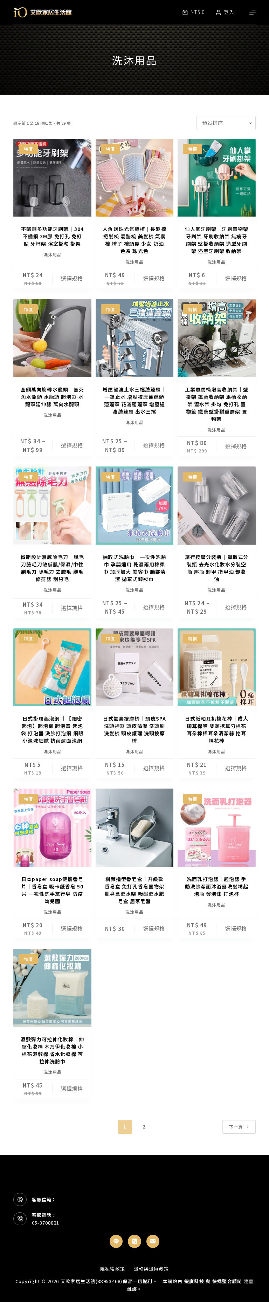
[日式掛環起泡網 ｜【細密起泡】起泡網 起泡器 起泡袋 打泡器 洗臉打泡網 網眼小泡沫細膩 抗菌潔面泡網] (52, 667)
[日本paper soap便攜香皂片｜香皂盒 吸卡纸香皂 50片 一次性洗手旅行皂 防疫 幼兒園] (52, 827)
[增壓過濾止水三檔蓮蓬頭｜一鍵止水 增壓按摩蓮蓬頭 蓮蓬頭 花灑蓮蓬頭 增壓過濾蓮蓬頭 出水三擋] (134, 338)
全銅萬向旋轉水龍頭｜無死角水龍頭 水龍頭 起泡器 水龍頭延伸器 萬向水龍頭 (52, 397)
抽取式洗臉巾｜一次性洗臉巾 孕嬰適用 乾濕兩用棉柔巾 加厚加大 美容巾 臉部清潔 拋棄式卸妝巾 (134, 567)
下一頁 (236, 1127)
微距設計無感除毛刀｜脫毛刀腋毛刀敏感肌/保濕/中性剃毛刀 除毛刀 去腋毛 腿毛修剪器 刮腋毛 (52, 567)
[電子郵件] (153, 1241)
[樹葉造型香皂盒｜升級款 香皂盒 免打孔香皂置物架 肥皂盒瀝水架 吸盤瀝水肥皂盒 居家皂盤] (134, 827)
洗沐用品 (52, 254)
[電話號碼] (134, 1241)
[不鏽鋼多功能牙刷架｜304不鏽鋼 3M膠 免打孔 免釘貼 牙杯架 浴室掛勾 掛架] (52, 178)
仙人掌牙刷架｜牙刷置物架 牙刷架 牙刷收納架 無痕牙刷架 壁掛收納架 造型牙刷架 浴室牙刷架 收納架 (216, 239)
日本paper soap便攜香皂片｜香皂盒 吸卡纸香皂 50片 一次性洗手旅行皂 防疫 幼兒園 (52, 890)
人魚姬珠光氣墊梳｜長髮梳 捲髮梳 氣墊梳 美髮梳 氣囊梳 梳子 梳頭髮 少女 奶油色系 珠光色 (134, 239)
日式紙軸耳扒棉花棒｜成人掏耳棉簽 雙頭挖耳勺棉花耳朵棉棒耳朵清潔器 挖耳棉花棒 (216, 729)
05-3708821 (45, 1222)
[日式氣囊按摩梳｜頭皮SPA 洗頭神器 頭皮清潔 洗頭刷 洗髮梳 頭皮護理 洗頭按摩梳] (134, 667)
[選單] (252, 12)
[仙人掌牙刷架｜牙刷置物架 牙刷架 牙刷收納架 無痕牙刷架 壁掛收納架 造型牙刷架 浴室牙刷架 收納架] (216, 178)
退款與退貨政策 (151, 1269)
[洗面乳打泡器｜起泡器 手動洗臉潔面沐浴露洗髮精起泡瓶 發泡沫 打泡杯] (216, 827)
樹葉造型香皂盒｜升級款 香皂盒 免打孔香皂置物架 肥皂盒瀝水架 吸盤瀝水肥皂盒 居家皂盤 (134, 890)
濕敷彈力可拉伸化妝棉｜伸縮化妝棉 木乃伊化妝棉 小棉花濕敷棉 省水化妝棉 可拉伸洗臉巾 (52, 1050)
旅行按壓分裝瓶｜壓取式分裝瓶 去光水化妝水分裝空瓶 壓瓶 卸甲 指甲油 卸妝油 (216, 567)
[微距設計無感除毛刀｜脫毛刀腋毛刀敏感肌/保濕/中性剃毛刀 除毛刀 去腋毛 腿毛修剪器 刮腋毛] (52, 505)
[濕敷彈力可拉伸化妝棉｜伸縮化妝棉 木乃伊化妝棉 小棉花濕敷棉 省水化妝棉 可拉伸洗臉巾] (52, 988)
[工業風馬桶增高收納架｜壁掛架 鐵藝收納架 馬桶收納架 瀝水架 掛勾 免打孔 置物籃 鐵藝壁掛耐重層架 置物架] (216, 338)
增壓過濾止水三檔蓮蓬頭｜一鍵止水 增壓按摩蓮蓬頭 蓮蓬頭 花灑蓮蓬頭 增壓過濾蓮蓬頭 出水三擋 (134, 400)
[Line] (116, 1241)
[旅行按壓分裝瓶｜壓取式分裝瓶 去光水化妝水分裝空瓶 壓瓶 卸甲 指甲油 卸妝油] (216, 505)
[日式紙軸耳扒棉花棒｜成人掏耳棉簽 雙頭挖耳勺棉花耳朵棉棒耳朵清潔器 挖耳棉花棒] (216, 667)
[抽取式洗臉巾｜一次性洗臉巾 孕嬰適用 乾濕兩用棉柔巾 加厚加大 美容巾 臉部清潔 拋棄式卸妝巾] (134, 505)
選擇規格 (72, 278)
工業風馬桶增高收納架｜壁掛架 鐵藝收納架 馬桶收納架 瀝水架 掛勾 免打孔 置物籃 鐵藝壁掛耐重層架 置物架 (216, 404)
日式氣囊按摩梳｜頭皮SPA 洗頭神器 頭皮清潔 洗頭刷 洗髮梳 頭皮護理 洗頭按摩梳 (134, 729)
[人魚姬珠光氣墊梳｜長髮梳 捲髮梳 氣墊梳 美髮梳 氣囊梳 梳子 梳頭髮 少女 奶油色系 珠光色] (134, 178)
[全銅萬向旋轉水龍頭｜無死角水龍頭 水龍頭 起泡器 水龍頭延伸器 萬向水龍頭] (52, 338)
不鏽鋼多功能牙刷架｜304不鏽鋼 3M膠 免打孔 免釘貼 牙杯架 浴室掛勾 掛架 (52, 236)
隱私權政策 (112, 1269)
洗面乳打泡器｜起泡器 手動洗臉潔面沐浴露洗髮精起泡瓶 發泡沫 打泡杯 (216, 886)
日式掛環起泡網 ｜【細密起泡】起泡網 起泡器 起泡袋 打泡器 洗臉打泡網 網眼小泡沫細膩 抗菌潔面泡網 (52, 729)
